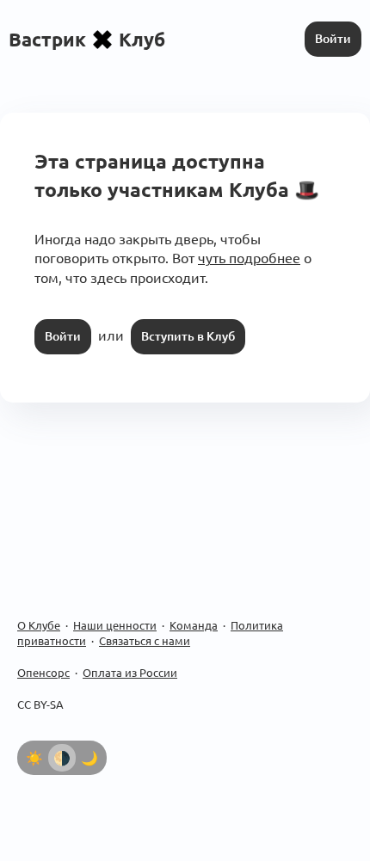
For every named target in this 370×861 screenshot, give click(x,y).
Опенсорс (43, 673)
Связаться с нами (144, 641)
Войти (333, 39)
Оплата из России (130, 673)
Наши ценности (115, 625)
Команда (194, 625)
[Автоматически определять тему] (62, 758)
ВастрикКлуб (87, 39)
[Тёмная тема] (89, 758)
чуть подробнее (249, 258)
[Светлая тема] (34, 758)
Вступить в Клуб (188, 336)
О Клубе (38, 625)
